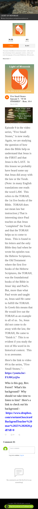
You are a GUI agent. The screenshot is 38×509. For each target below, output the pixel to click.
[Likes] (6, 435)
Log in (22, 455)
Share (11, 46)
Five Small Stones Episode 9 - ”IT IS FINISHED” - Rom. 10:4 (21, 99)
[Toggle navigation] (36, 2)
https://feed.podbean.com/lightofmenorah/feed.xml (15, 18)
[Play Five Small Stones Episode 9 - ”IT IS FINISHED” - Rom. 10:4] (7, 97)
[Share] (19, 435)
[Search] (32, 2)
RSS (28, 46)
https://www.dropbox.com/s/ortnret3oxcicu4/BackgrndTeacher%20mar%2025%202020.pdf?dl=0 (19, 421)
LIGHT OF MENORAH (9, 15)
